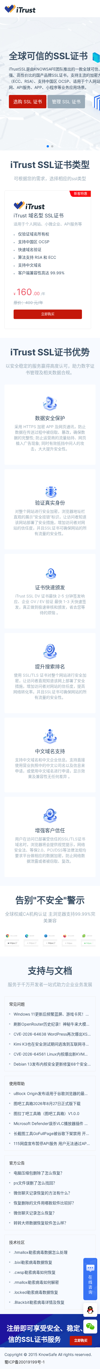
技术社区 (17, 1242)
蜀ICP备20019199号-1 (24, 1362)
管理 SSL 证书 (66, 101)
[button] (48, 146)
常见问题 (17, 1004)
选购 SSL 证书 (27, 101)
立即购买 (47, 314)
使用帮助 (17, 1083)
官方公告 (17, 1162)
